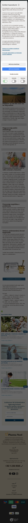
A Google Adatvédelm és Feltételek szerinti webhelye (12, 53)
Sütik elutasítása (14, 64)
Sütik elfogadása (14, 69)
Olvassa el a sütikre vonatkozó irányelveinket (10, 49)
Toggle (5, 81)
